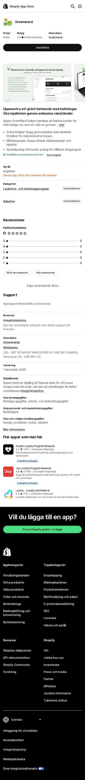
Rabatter (9, 201)
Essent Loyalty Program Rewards (35, 446)
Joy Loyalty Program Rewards (33, 468)
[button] (42, 453)
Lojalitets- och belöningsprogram (26, 188)
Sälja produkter (13, 589)
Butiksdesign (12, 603)
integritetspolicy (32, 390)
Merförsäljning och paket (61, 596)
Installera (42, 47)
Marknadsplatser (55, 582)
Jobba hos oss (54, 657)
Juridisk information (57, 693)
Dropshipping (53, 575)
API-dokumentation (16, 657)
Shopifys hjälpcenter (17, 650)
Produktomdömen (56, 589)
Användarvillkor (13, 740)
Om (46, 650)
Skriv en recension (17, 272)
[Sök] (73, 6)
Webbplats (10, 347)
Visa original (54, 154)
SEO (46, 611)
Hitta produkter (13, 582)
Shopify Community (16, 664)
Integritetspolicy (14, 320)
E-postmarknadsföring (59, 603)
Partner (49, 679)
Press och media (55, 671)
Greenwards (56, 37)
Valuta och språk (55, 625)
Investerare (51, 664)
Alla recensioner (45, 272)
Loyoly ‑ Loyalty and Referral (33, 490)
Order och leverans (16, 596)
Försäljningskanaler (16, 575)
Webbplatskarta (14, 759)
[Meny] (80, 6)
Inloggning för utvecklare (20, 730)
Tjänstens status (55, 700)
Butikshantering (14, 622)
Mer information (14, 429)
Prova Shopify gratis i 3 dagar (43, 529)
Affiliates (50, 686)
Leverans (50, 618)
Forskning (9, 671)
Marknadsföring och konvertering (16, 612)
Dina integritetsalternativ (20, 768)
